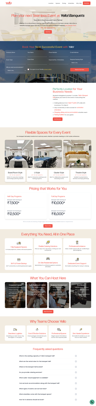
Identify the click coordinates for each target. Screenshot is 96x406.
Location (50, 3)
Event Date (31, 59)
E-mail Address (74, 52)
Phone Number (53, 52)
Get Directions (57, 119)
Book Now (86, 3)
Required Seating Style (76, 59)
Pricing (64, 3)
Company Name (10, 52)
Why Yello (79, 3)
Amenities (71, 3)
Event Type (9, 60)
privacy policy (47, 69)
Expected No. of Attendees (56, 60)
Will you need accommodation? (14, 67)
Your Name (31, 52)
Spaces (58, 3)
